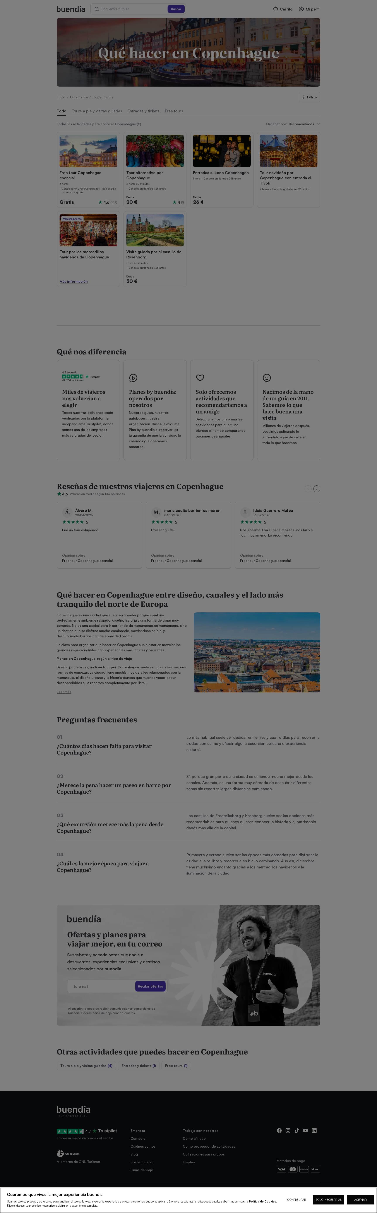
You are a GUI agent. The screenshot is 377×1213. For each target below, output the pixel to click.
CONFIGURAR (296, 1199)
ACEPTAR (360, 1199)
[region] (188, 1200)
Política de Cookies (262, 1201)
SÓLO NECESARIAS (328, 1199)
